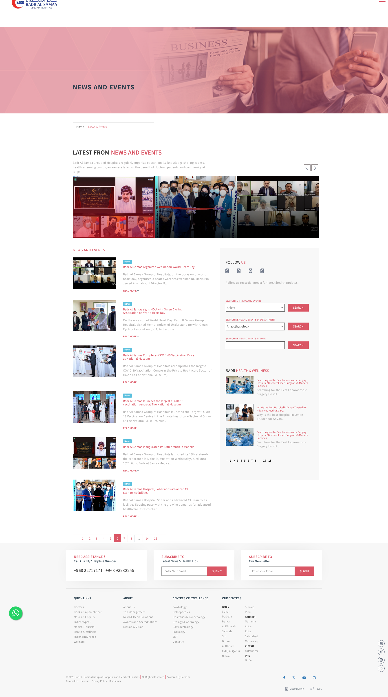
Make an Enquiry (84, 617)
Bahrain (250, 617)
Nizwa (226, 656)
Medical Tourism (84, 627)
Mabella (227, 616)
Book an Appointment (88, 612)
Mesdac (185, 677)
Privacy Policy (99, 681)
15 (155, 538)
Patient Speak (82, 622)
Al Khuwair (229, 626)
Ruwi (248, 612)
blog (319, 689)
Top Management (134, 612)
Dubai (249, 660)
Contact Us (72, 681)
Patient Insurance (85, 637)
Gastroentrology (183, 627)
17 (264, 460)
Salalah (227, 631)
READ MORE (131, 290)
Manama (250, 621)
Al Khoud (228, 646)
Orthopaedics (181, 612)
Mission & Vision (133, 627)
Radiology (179, 632)
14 (147, 538)
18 (269, 460)
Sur (224, 636)
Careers (85, 681)
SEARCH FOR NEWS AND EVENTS (243, 300)
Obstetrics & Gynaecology (189, 617)
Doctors (79, 607)
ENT (175, 637)
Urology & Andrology (186, 622)
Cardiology (180, 607)
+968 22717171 (88, 570)
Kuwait (249, 646)
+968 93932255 (120, 570)
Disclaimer (115, 681)
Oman (225, 607)
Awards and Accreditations (140, 622)
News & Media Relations (138, 617)
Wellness (79, 642)
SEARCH (298, 307)
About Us (128, 607)
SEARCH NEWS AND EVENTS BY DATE (246, 338)
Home (80, 127)
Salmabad (251, 636)
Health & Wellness (85, 632)
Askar (248, 626)
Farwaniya (251, 651)
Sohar (226, 611)
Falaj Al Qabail (231, 651)
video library (297, 689)
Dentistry (178, 642)
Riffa (248, 631)
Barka (226, 621)
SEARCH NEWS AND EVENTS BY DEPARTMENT (250, 319)
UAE (247, 655)
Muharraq (251, 641)
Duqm (226, 641)
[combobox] (255, 308)
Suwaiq (249, 607)
